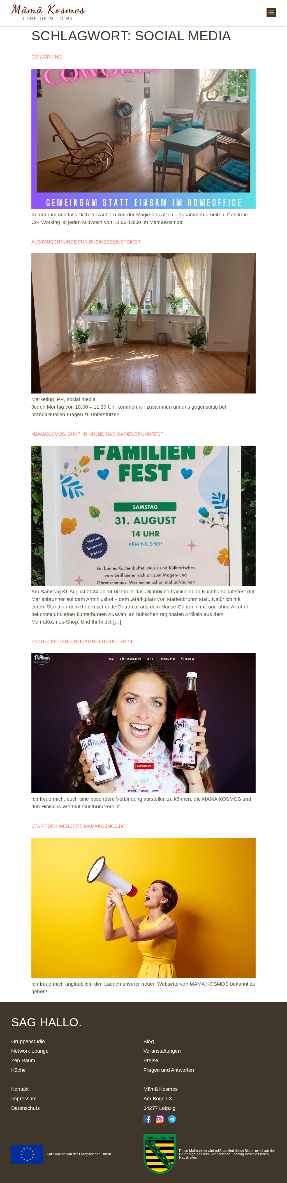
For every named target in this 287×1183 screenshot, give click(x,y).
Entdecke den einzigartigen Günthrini (81, 641)
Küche (18, 1070)
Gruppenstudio (28, 1041)
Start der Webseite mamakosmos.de (78, 826)
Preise (151, 1060)
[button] (271, 12)
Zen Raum (23, 1060)
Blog (149, 1041)
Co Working (46, 57)
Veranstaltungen (162, 1051)
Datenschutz (25, 1108)
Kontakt (20, 1089)
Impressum (24, 1098)
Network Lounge (30, 1051)
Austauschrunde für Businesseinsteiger (86, 242)
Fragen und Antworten (169, 1070)
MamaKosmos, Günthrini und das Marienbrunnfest (97, 434)
